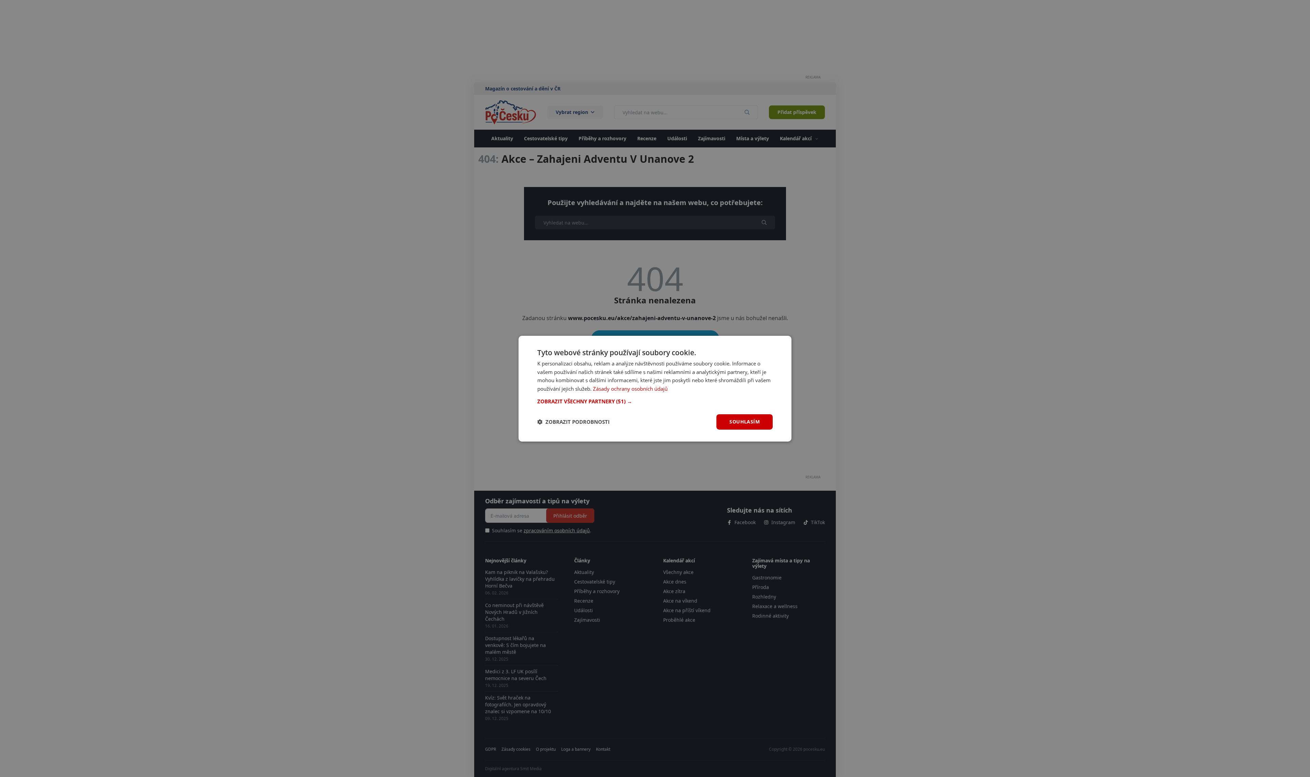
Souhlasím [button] (744, 421)
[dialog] (655, 388)
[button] (655, 401)
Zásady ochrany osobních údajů (630, 388)
